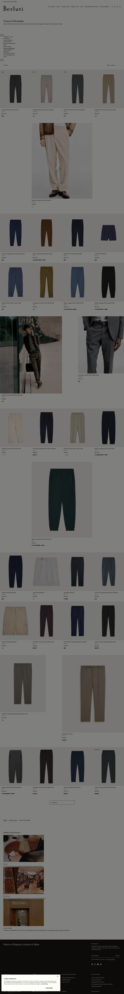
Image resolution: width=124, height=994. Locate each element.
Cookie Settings (49, 988)
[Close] (58, 976)
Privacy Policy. (45, 984)
